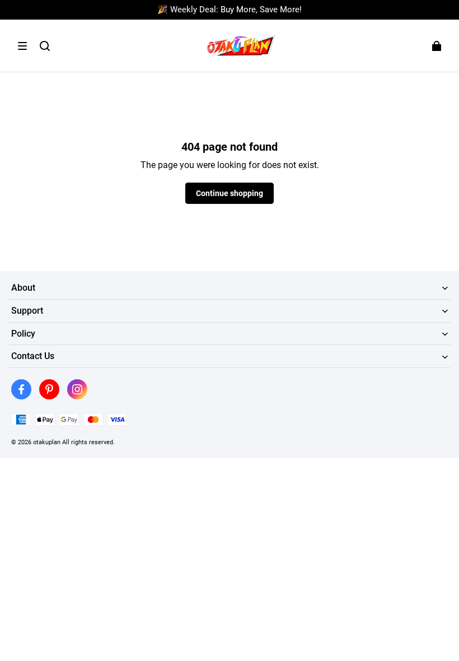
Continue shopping (229, 193)
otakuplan (46, 442)
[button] (22, 46)
